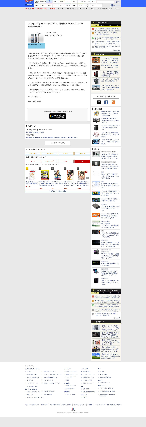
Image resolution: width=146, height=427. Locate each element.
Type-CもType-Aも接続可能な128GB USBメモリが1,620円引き (110, 134)
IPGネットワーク (102, 385)
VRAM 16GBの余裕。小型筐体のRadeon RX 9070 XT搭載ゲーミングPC (110, 256)
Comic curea (103, 374)
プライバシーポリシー (79, 404)
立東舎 (67, 380)
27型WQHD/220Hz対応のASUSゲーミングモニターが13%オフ (110, 120)
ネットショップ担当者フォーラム (53, 374)
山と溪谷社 (67, 383)
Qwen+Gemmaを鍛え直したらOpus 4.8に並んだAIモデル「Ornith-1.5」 (110, 235)
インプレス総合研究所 (33, 377)
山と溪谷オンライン (71, 385)
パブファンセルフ (105, 382)
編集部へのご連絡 (66, 404)
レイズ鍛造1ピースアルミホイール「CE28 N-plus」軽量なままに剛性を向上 (110, 87)
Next (87, 178)
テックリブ (84, 394)
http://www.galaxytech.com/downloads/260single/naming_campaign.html (51, 137)
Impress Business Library (50, 377)
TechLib (85, 397)
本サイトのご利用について (32, 404)
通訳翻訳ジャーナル (88, 377)
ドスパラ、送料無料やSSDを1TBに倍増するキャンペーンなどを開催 (110, 193)
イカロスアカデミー (88, 383)
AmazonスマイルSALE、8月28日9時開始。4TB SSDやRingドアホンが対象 (110, 216)
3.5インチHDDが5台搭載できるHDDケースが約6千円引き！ (110, 127)
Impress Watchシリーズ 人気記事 (107, 290)
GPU (92, 8)
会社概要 (90, 404)
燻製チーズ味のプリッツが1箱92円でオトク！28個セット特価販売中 (110, 113)
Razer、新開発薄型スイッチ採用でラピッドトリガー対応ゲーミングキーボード (110, 244)
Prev (27, 178)
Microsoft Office (106, 8)
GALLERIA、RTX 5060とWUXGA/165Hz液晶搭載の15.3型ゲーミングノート (109, 273)
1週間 (110, 25)
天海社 (102, 371)
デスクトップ (49, 161)
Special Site (100, 54)
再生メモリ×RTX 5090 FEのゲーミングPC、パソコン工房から (110, 282)
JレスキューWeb (87, 380)
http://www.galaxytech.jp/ (35, 132)
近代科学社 (67, 391)
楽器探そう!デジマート (72, 374)
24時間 (102, 25)
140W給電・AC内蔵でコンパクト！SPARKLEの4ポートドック (110, 208)
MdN (82, 386)
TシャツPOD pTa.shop (106, 388)
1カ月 (117, 25)
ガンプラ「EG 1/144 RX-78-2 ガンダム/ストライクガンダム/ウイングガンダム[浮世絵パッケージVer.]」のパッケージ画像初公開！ (108, 311)
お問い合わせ (44, 404)
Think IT (29, 371)
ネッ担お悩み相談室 (32, 386)
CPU (98, 8)
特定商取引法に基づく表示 (114, 404)
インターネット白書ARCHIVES (35, 397)
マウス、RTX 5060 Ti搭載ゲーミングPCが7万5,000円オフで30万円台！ (110, 74)
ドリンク (66, 153)
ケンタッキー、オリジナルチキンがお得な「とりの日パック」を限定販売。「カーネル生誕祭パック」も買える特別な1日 (107, 297)
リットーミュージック (71, 371)
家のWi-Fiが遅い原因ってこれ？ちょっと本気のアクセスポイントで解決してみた (110, 166)
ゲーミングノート (84, 8)
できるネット (30, 394)
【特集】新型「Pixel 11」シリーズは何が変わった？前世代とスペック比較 (110, 342)
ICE (99, 369)
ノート (33, 161)
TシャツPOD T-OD (71, 377)
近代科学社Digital (70, 394)
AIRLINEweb (86, 371)
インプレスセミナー (49, 380)
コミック (82, 153)
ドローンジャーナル (32, 383)
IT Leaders (30, 380)
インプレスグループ (99, 404)
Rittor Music (67, 369)
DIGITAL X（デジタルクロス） (52, 383)
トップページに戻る (57, 143)
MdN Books (86, 388)
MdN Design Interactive (89, 391)
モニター (60, 8)
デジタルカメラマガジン (33, 391)
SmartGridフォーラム (49, 371)
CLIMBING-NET (70, 388)
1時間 (95, 25)
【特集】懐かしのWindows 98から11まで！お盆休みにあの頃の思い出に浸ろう (110, 356)
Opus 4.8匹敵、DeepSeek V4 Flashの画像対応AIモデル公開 (110, 185)
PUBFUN (100, 380)
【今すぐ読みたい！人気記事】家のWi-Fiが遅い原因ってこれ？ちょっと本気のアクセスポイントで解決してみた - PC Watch (107, 43)
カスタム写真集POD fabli (107, 391)
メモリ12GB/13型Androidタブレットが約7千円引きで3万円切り (110, 142)
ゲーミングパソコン (71, 8)
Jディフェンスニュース (89, 374)
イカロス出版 (84, 369)
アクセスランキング (102, 22)
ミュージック (49, 153)
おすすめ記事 (100, 322)
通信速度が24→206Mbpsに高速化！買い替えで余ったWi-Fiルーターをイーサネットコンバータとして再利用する (107, 39)
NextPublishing (48, 394)
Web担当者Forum (31, 374)
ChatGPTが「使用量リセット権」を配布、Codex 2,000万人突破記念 (110, 176)
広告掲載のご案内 (55, 404)
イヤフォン (33, 153)
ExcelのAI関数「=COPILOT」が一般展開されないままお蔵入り (110, 225)
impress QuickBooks (105, 377)
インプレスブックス (49, 391)
